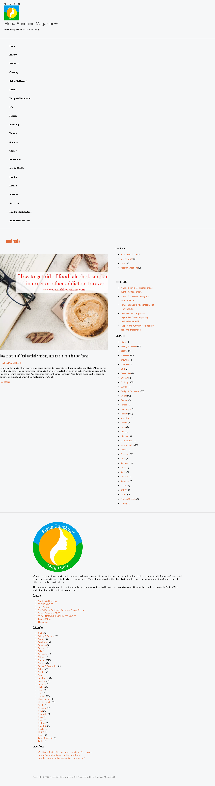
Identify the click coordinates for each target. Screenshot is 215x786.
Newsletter (15, 159)
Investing (14, 124)
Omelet (124, 449)
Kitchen (124, 422)
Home (12, 46)
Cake (123, 368)
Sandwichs (125, 463)
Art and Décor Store (19, 221)
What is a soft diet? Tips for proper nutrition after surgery (65, 752)
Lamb (123, 427)
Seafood (124, 476)
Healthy (13, 177)
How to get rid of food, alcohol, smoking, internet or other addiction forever (44, 356)
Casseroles (126, 373)
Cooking (13, 72)
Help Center (43, 607)
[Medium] (19, 4)
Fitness (124, 404)
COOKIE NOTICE (45, 604)
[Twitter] (5, 4)
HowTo (13, 186)
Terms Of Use (44, 619)
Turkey (124, 503)
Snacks (124, 485)
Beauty (13, 55)
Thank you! (43, 622)
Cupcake (125, 386)
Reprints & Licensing (47, 601)
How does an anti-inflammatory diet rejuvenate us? (61, 758)
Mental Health (16, 168)
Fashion (13, 116)
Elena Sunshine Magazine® (31, 23)
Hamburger (126, 409)
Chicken (124, 377)
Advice (123, 341)
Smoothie (125, 481)
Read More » (6, 382)
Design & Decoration (20, 98)
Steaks (124, 494)
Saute (123, 472)
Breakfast (125, 355)
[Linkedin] (10, 4)
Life (11, 107)
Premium (125, 454)
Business (14, 63)
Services (13, 194)
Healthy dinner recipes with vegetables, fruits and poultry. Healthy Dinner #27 (135, 317)
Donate (13, 133)
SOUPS (124, 490)
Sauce (123, 467)
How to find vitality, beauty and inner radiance (59, 755)
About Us (13, 142)
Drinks (12, 90)
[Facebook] (14, 4)
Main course (126, 440)
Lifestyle (124, 436)
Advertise (14, 203)
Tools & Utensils (128, 499)
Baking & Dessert (18, 81)
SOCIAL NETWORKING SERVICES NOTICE (57, 616)
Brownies (125, 359)
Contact (13, 151)
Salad (123, 458)
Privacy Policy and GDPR (49, 613)
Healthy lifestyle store (20, 212)
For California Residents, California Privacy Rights (61, 610)
